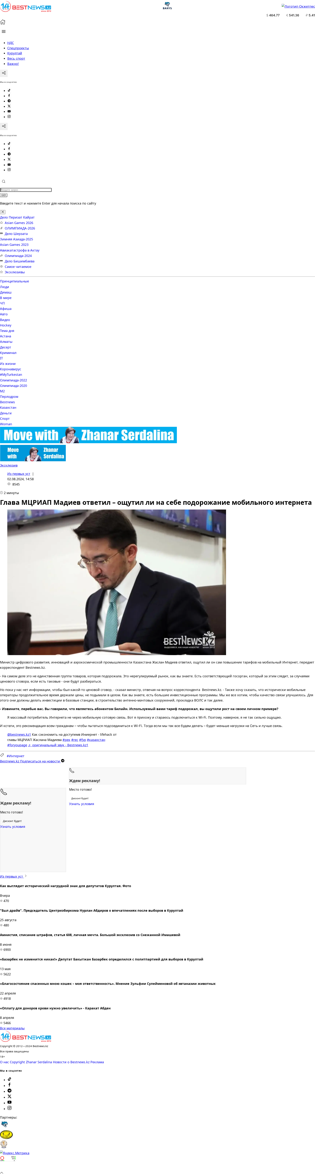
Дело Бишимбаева (19, 261)
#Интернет (15, 756)
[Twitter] (9, 106)
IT (1, 358)
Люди (4, 287)
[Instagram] (9, 116)
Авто (4, 314)
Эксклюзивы (15, 272)
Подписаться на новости (30, 761)
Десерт (5, 347)
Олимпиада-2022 (13, 380)
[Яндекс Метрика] (14, 1153)
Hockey (5, 325)
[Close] (2, 212)
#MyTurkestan (11, 374)
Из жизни (8, 363)
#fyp (82, 740)
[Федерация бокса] (3, 1148)
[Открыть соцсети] (4, 73)
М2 (2, 391)
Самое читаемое (18, 266)
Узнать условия (81, 804)
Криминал (8, 352)
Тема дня (7, 330)
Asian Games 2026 (19, 223)
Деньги (6, 413)
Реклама (97, 1062)
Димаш (5, 292)
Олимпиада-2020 (13, 385)
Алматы (6, 341)
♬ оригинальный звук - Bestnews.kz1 (58, 745)
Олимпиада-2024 (18, 255)
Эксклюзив (9, 465)
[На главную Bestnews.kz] (25, 1040)
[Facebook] (9, 96)
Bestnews (7, 402)
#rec (74, 740)
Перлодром (9, 396)
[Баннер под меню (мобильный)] (33, 460)
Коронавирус (10, 369)
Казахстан (8, 407)
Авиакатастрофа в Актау (19, 250)
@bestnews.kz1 (19, 734)
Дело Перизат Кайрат (17, 217)
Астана (5, 336)
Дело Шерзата (16, 233)
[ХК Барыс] (4, 1127)
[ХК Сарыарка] (6, 1138)
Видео (5, 320)
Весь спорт (16, 58)
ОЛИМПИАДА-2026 (20, 228)
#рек (66, 740)
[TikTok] (9, 90)
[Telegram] (9, 101)
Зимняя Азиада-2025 (16, 239)
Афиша (5, 308)
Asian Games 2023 (14, 244)
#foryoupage (17, 745)
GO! (3, 195)
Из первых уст (18, 473)
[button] (3, 31)
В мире (5, 298)
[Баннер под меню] (88, 442)
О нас (4, 1062)
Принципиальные (14, 281)
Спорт (5, 418)
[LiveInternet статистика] (8, 1167)
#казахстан (96, 740)
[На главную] (2, 23)
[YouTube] (9, 111)
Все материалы (12, 1028)
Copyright (17, 1062)
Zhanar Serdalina (39, 1062)
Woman (6, 424)
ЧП (2, 303)
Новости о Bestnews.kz (71, 1062)
